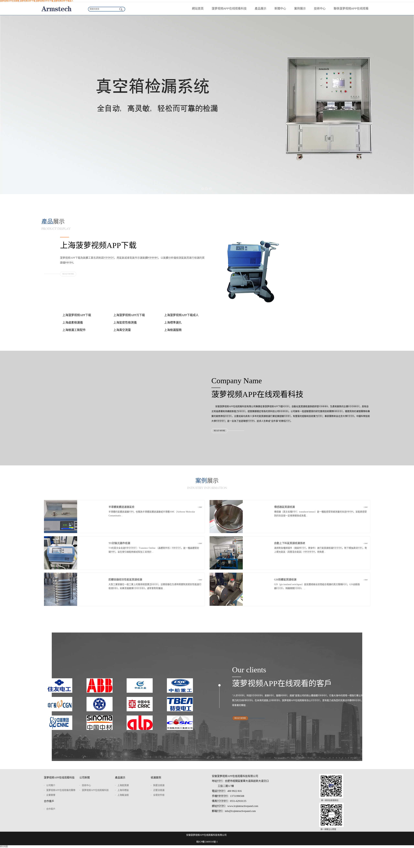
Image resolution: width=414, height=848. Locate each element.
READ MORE (68, 274)
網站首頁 (198, 8)
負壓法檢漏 (158, 785)
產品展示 (260, 8)
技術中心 (320, 8)
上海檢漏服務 (173, 330)
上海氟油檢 (123, 795)
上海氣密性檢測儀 (125, 322)
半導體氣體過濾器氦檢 (155, 507)
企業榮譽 (50, 795)
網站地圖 (4, 846)
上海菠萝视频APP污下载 (129, 315)
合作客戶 (49, 801)
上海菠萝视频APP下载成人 (181, 315)
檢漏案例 (156, 777)
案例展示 (300, 8)
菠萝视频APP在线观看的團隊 (60, 790)
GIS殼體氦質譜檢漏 (321, 579)
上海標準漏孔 (173, 322)
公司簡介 (50, 785)
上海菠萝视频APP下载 (76, 315)
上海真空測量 (122, 330)
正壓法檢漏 (158, 790)
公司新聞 (84, 777)
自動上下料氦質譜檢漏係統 (321, 543)
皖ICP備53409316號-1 (207, 842)
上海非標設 (123, 790)
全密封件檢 (158, 795)
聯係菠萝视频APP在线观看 (351, 8)
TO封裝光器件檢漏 (155, 543)
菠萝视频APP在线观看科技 (229, 8)
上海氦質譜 (123, 785)
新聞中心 (280, 8)
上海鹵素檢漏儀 (72, 322)
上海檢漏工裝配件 (74, 330)
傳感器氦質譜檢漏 (321, 507)
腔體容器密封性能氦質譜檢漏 (155, 579)
